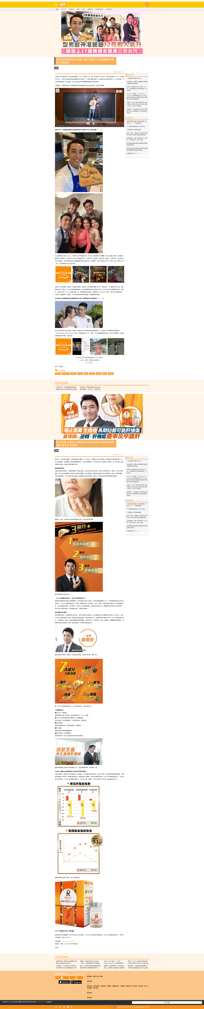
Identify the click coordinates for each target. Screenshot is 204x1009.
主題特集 (71, 9)
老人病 (146, 986)
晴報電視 (63, 9)
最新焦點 (89, 976)
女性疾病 (140, 986)
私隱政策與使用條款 (41, 1002)
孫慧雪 (80, 373)
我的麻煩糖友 (99, 9)
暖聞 (101, 976)
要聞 (94, 976)
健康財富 (90, 9)
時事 (78, 9)
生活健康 (102, 986)
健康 (57, 9)
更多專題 (95, 988)
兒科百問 (134, 986)
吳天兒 (58, 373)
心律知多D (109, 9)
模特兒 (74, 373)
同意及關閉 (167, 1002)
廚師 (86, 373)
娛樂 (56, 68)
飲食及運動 (96, 986)
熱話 (98, 976)
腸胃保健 (128, 986)
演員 (105, 373)
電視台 (92, 373)
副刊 (83, 9)
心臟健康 (122, 986)
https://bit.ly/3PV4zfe (68, 941)
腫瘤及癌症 (115, 986)
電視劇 (99, 373)
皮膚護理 (89, 988)
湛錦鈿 (111, 373)
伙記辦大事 (66, 373)
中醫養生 (108, 986)
